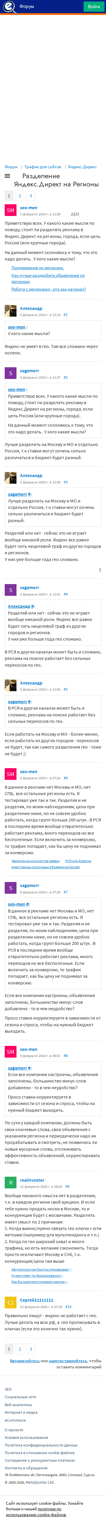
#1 (66, 314)
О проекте (14, 1429)
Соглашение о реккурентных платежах (40, 1460)
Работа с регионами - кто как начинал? (48, 289)
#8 (66, 1055)
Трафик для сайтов (42, 166)
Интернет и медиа (21, 1412)
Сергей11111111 (36, 1300)
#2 (66, 377)
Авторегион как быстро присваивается (42, 1269)
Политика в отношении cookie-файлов (39, 1452)
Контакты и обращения (26, 1467)
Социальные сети (20, 1396)
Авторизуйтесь (25, 1360)
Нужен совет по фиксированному (37, 1275)
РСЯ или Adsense (78, 861)
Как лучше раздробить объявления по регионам (48, 278)
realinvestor (32, 1180)
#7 (66, 892)
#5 (66, 689)
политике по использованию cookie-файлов (36, 1511)
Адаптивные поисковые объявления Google (45, 867)
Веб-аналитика (18, 1404)
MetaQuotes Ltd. (40, 1482)
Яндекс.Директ (82, 166)
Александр (31, 308)
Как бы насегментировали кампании (40, 1281)
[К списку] (17, 177)
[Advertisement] (53, 29)
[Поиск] (77, 8)
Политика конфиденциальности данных (41, 1445)
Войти (94, 6)
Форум (11, 166)
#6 (66, 777)
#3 (66, 482)
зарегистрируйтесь (68, 1360)
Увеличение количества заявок (35, 861)
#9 (67, 1186)
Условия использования (26, 1437)
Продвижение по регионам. (37, 267)
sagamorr (29, 370)
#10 (68, 1306)
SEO (8, 1389)
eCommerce (15, 1420)
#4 (66, 594)
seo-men (28, 207)
